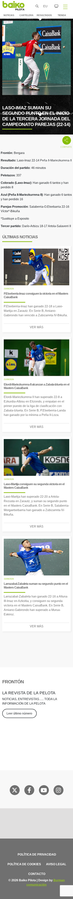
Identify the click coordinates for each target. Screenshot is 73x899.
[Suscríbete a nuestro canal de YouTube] (44, 791)
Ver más (36, 327)
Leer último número (19, 713)
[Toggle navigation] (65, 7)
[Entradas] (54, 5)
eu (44, 6)
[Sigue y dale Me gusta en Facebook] (29, 791)
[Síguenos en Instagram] (58, 791)
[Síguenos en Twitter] (14, 791)
